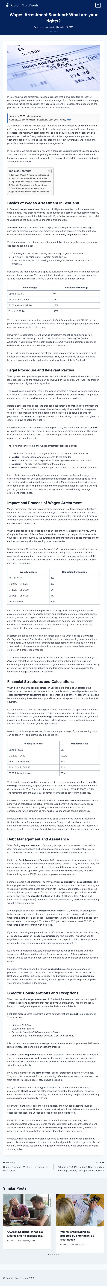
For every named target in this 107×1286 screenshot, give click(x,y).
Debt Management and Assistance (27, 188)
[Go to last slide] (7, 1223)
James (39, 27)
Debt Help (53, 32)
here (69, 120)
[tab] (48, 1254)
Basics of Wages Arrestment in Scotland (29, 175)
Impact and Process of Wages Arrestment (31, 181)
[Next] (99, 1223)
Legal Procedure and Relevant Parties (29, 178)
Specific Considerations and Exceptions (30, 191)
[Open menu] (98, 5)
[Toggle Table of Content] (48, 171)
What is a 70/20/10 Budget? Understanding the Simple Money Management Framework (81, 1166)
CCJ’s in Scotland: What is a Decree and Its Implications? (25, 1166)
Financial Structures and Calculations (29, 185)
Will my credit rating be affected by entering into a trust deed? (77, 1235)
